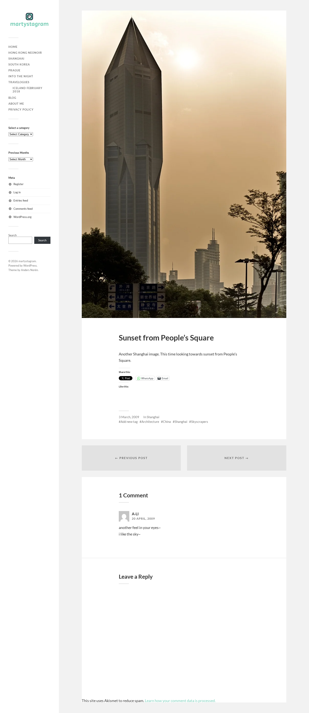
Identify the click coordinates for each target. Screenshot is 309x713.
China (167, 421)
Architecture (150, 421)
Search (12, 235)
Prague (14, 70)
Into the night (20, 76)
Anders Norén (29, 270)
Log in (17, 192)
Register (18, 184)
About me (16, 103)
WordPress (30, 265)
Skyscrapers (199, 421)
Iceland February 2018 (27, 89)
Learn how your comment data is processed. (180, 700)
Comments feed (23, 208)
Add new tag (129, 421)
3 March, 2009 (129, 417)
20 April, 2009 (143, 518)
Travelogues (18, 82)
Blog (12, 97)
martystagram (27, 261)
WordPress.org (22, 217)
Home (12, 46)
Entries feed (20, 200)
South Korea (19, 64)
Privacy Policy (21, 109)
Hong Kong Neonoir (25, 52)
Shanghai (16, 58)
